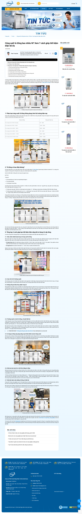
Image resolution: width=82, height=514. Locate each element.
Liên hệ (68, 8)
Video (26, 8)
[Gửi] (39, 3)
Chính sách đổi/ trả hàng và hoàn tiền (39, 488)
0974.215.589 (39, 476)
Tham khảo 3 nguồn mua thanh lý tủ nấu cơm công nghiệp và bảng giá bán (23, 441)
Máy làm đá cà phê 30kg (69, 69)
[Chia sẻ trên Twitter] (56, 53)
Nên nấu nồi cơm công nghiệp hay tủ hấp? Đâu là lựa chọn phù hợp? (22, 435)
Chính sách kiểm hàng (36, 493)
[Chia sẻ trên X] (53, 53)
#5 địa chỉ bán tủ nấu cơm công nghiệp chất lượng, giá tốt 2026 (21, 433)
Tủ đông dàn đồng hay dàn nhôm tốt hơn (25, 330)
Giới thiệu (51, 8)
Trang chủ (7, 36)
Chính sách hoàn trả (36, 490)
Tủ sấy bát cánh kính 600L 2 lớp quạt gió (69, 150)
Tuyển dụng (34, 498)
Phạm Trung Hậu (14, 53)
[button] (74, 3)
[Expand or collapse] (55, 59)
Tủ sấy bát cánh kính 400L (68, 95)
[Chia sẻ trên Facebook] (50, 53)
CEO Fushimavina (35, 500)
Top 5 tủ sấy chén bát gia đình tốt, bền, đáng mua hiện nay (20, 444)
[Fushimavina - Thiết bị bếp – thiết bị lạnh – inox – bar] (9, 3)
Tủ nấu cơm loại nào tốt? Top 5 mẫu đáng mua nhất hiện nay (20, 438)
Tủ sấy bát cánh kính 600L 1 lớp (69, 122)
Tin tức (43, 8)
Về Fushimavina (59, 8)
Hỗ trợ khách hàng (34, 8)
